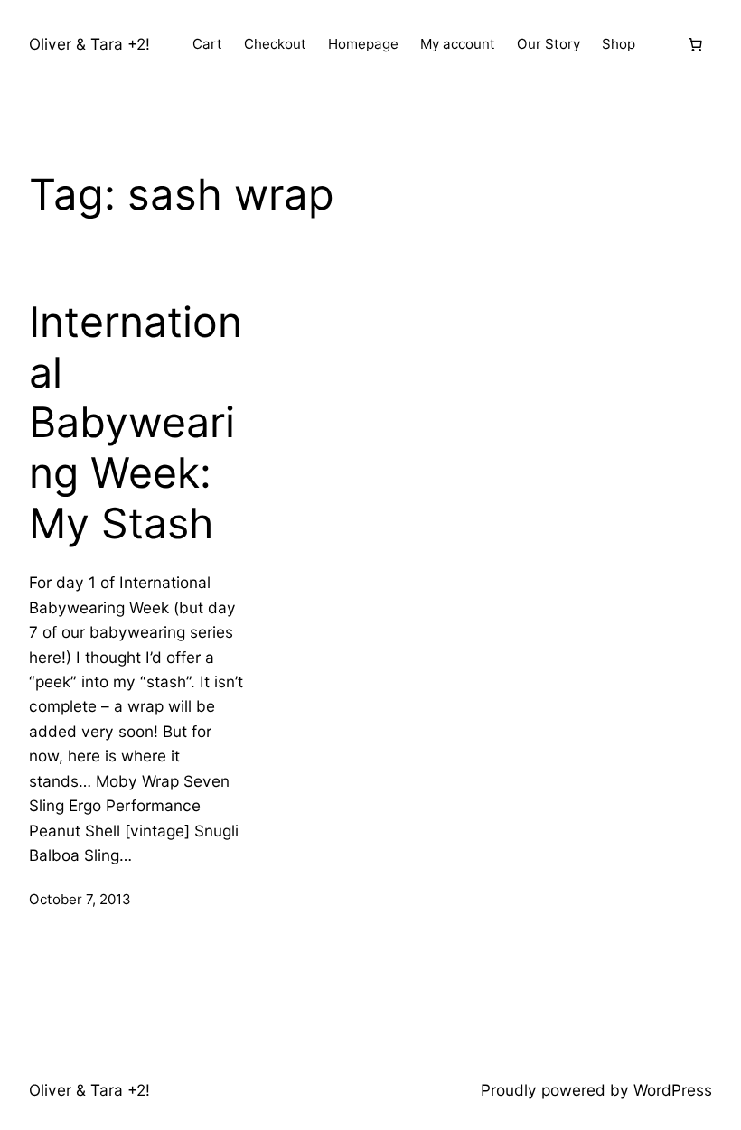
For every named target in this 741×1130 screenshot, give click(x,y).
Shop (618, 43)
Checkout (275, 43)
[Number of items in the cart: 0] (695, 44)
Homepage (363, 43)
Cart (207, 43)
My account (457, 43)
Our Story (548, 43)
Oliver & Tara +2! (89, 43)
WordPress (672, 1089)
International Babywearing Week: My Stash (135, 422)
